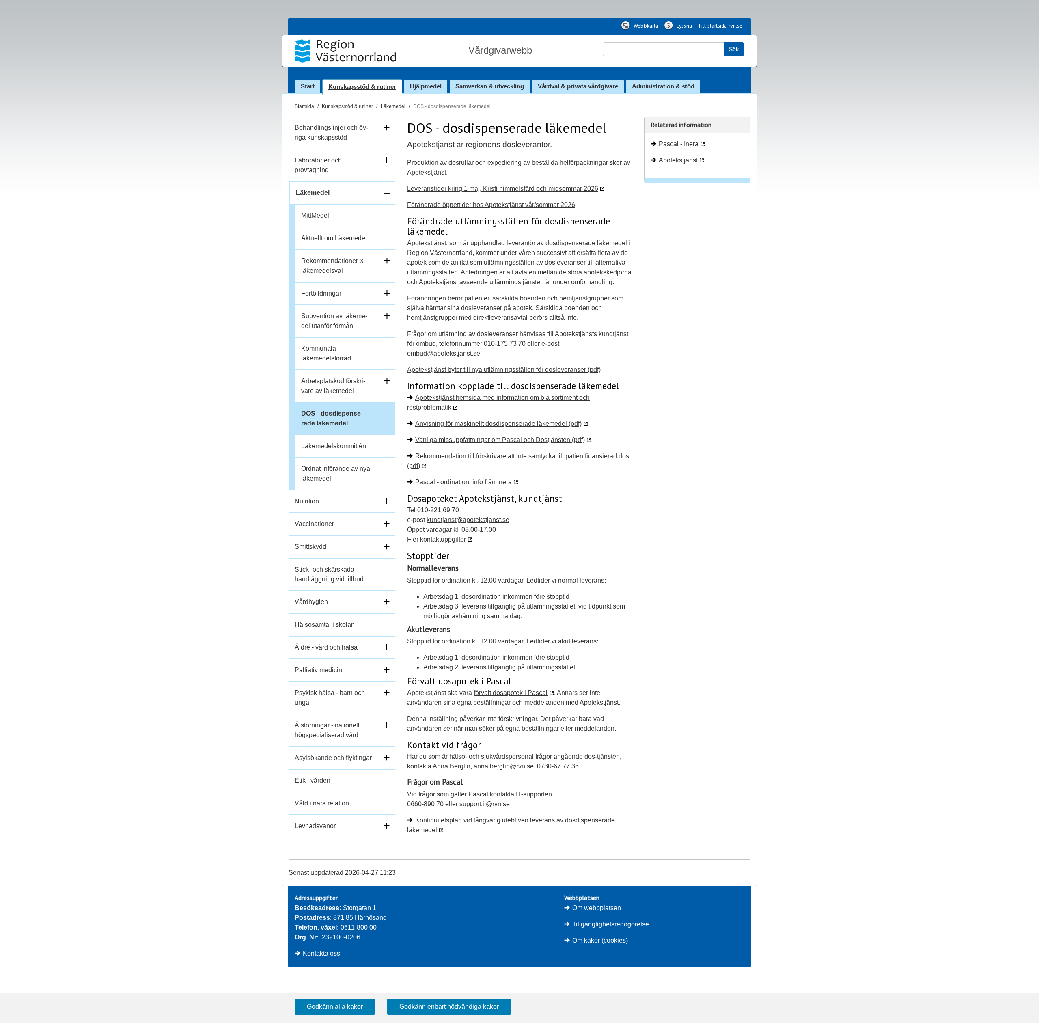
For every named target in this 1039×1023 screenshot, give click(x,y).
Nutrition (307, 501)
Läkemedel (393, 106)
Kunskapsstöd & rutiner (362, 86)
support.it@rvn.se (484, 804)
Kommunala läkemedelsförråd (326, 353)
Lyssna (683, 25)
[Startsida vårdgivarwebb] (346, 51)
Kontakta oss (321, 953)
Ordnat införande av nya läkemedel (335, 473)
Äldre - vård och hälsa (326, 647)
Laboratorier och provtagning (318, 165)
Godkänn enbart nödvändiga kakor (449, 1006)
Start (308, 86)
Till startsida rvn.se (720, 25)
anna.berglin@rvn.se (504, 766)
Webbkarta (645, 25)
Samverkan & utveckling (489, 86)
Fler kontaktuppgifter (436, 539)
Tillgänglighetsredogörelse (610, 924)
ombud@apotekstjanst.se (443, 353)
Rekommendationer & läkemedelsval (332, 265)
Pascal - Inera (678, 143)
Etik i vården (312, 780)
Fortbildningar (321, 293)
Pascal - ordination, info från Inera (463, 482)
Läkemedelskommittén (333, 445)
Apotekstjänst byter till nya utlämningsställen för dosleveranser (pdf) (504, 369)
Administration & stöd (663, 86)
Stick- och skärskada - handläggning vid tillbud (329, 574)
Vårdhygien (311, 601)
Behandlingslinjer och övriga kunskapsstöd (331, 132)
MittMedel (315, 215)
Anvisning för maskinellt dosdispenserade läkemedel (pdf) (498, 423)
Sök (734, 49)
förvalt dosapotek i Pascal (511, 692)
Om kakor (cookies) (600, 940)
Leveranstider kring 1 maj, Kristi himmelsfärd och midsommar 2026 (502, 188)
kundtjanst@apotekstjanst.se (468, 519)
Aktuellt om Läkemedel (334, 238)
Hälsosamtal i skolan (325, 624)
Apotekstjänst (678, 160)
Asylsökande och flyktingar (333, 757)
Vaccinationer (314, 523)
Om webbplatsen (596, 907)
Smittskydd (310, 546)
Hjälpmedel (426, 86)
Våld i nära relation (322, 803)
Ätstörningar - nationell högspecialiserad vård (327, 730)
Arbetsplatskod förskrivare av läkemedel (333, 386)
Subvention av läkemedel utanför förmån (334, 321)
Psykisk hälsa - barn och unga (330, 697)
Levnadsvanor (315, 825)
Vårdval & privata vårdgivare (578, 86)
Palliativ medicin (318, 670)
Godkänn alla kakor (335, 1006)
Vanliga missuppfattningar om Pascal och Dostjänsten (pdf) (500, 439)
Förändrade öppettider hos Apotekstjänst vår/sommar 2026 (491, 204)
